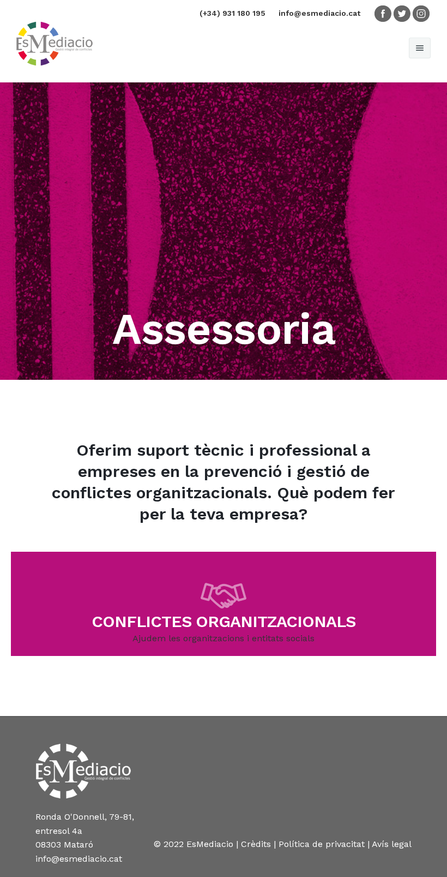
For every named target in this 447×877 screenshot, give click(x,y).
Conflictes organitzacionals (223, 621)
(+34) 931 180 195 (232, 13)
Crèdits (256, 844)
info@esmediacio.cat (319, 13)
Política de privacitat (322, 844)
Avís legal (392, 844)
